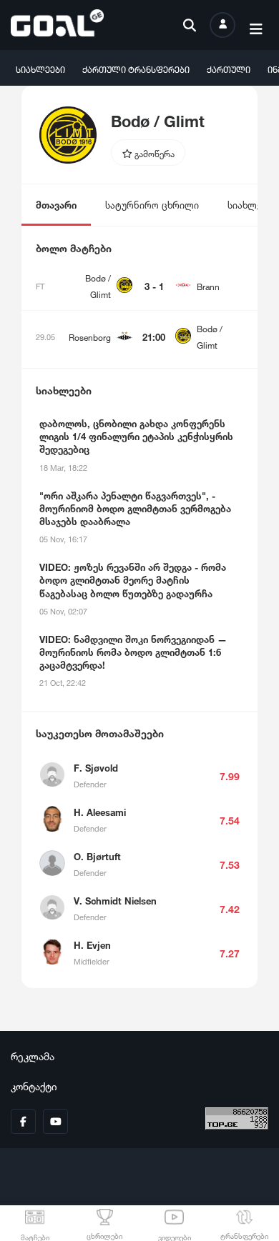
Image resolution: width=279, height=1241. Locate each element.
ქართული (228, 68)
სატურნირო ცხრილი (152, 204)
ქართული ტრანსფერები (136, 68)
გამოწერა (153, 152)
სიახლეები (40, 68)
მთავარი (56, 204)
